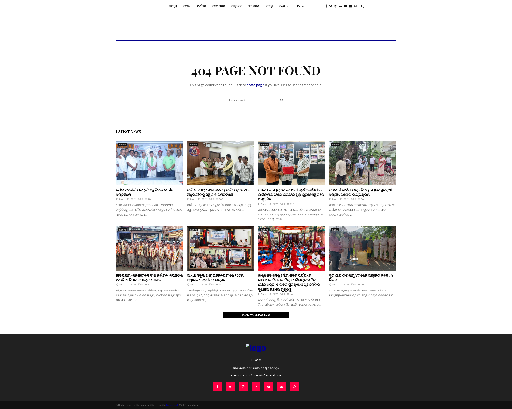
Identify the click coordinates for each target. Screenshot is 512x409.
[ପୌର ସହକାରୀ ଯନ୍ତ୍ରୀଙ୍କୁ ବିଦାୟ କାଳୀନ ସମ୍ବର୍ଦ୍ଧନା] (149, 163)
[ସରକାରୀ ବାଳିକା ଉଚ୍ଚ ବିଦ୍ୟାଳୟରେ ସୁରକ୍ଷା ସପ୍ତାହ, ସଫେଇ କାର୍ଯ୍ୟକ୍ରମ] (362, 163)
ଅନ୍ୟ (282, 6)
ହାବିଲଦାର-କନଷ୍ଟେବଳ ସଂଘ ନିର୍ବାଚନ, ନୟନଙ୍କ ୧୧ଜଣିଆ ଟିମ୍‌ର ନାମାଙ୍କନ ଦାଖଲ (149, 277)
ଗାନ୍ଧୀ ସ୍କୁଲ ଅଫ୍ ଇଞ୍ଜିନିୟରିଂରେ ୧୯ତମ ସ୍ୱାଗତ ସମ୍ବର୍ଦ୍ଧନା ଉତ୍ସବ (215, 277)
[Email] (351, 6)
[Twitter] (331, 6)
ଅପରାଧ (187, 6)
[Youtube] (346, 6)
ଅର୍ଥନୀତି (201, 6)
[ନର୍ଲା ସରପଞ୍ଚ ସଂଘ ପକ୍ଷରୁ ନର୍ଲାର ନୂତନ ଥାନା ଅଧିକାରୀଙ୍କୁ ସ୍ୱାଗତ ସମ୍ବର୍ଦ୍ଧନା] (220, 163)
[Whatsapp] (356, 6)
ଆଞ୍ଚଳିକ (236, 6)
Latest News (128, 131)
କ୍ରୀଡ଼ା (269, 6)
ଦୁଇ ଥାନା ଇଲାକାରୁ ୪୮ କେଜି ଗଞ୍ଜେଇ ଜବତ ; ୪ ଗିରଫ (361, 277)
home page (255, 85)
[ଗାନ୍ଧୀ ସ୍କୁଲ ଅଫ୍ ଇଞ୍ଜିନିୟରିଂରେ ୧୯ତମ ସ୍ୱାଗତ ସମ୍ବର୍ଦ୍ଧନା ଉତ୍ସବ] (220, 248)
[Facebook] (327, 6)
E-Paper (299, 6)
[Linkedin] (341, 6)
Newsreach (172, 404)
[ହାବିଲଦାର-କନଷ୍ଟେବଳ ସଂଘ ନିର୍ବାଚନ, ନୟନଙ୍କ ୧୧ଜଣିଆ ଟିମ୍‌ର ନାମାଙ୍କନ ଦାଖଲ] (149, 248)
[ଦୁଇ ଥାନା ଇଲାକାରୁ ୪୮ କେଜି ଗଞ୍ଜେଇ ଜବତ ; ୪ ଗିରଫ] (362, 248)
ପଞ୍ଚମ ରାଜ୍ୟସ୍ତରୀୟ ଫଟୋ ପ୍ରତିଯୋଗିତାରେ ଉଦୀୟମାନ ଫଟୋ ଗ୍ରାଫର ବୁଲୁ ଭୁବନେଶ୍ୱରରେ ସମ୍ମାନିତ (291, 194)
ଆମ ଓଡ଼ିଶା (254, 6)
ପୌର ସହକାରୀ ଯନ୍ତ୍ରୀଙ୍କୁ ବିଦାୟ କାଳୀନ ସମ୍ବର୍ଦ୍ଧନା (144, 192)
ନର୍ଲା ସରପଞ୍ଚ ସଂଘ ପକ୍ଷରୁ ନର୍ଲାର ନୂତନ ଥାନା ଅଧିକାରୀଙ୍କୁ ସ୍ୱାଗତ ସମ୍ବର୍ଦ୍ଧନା (218, 192)
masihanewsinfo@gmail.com (263, 375)
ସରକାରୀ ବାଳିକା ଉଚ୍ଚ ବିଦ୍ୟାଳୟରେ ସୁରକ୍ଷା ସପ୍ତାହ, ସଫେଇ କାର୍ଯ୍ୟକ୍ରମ (360, 192)
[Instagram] (336, 6)
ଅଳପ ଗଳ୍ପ (218, 6)
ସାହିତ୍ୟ (173, 6)
